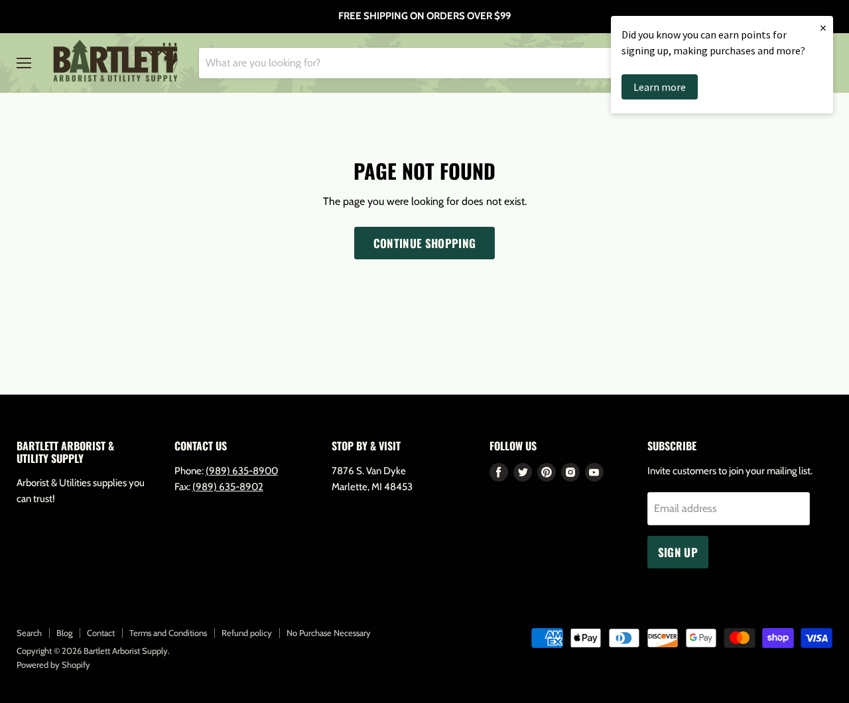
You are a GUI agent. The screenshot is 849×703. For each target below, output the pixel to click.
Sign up (678, 552)
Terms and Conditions (168, 632)
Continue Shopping (424, 243)
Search (29, 632)
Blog (64, 632)
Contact (101, 632)
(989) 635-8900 (242, 471)
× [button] (823, 27)
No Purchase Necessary (329, 632)
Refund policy (247, 632)
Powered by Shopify (53, 664)
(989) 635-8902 (227, 487)
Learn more (659, 87)
